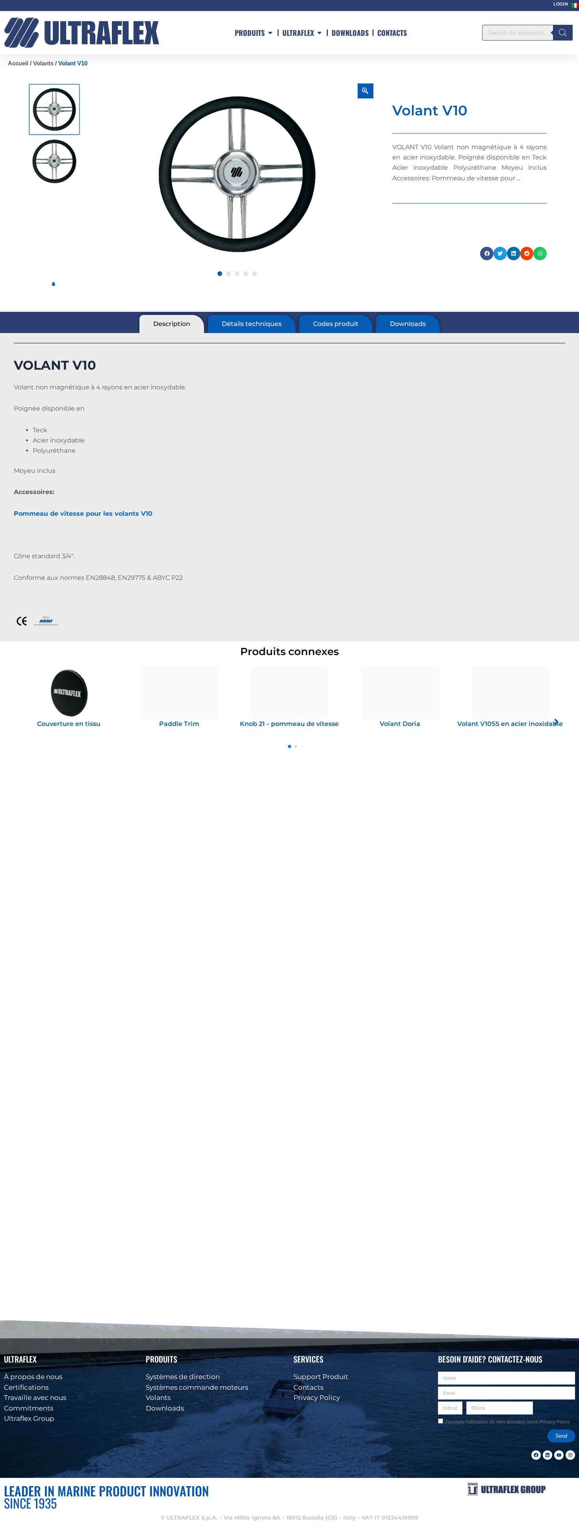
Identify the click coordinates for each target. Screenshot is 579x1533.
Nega (520, 1503)
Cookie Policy (446, 1521)
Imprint (502, 1521)
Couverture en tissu (68, 724)
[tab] (171, 324)
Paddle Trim (179, 724)
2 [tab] (228, 273)
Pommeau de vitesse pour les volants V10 (83, 513)
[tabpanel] (237, 174)
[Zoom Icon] (365, 90)
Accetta (422, 1503)
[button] (563, 1442)
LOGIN (560, 4)
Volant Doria (400, 724)
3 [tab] (237, 273)
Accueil (18, 63)
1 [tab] (219, 273)
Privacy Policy (477, 1521)
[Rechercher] (563, 33)
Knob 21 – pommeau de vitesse (289, 724)
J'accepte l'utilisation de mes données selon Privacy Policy (507, 1422)
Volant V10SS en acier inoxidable (510, 724)
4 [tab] (245, 273)
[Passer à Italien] (575, 5)
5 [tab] (254, 273)
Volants (43, 63)
